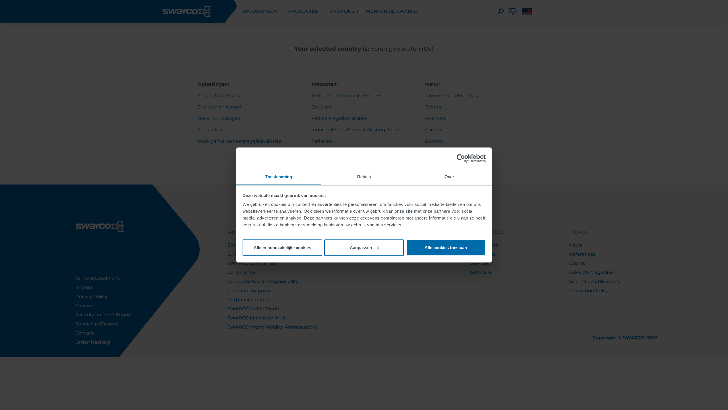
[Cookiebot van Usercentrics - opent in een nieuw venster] (461, 158)
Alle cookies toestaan (446, 247)
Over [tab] (449, 176)
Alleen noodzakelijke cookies (282, 247)
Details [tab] (364, 176)
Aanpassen (361, 247)
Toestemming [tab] (278, 176)
